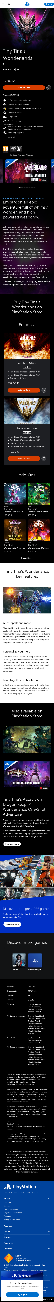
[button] (27, 171)
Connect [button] (8, 1248)
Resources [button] (9, 1243)
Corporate (7, 1216)
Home (6, 1193)
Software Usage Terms (44, 1290)
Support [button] (7, 1237)
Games (14, 1193)
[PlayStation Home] (27, 4)
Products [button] (8, 1226)
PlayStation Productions (13, 1213)
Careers (7, 1206)
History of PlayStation (12, 1219)
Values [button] (7, 1231)
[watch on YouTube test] (42, 180)
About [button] (7, 1199)
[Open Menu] (3, 4)
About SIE (7, 1202)
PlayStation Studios (11, 1209)
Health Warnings (13, 1124)
